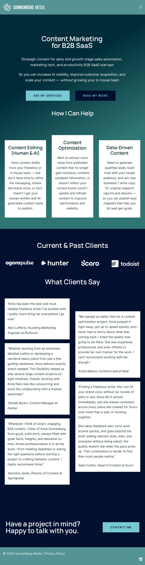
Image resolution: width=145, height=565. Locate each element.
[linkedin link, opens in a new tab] (140, 558)
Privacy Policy (55, 553)
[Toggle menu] (140, 7)
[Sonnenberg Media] (24, 7)
